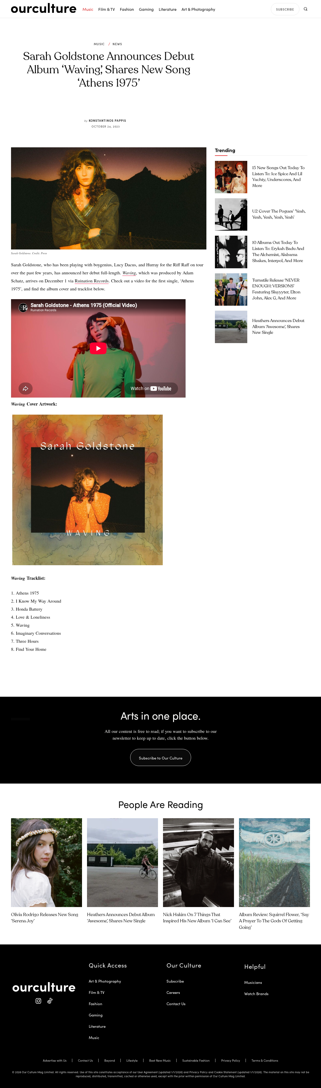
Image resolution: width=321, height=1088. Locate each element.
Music (99, 43)
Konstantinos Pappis (107, 120)
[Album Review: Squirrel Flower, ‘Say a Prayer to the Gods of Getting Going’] (274, 862)
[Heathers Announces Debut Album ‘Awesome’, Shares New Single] (231, 327)
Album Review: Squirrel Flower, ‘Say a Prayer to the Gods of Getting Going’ (274, 921)
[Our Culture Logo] (43, 8)
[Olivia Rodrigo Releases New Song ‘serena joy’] (46, 862)
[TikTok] (49, 1001)
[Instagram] (38, 1001)
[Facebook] (100, 107)
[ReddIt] (123, 107)
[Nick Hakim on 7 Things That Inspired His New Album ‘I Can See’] (198, 862)
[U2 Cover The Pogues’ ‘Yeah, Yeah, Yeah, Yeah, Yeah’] (231, 214)
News (117, 43)
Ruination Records (92, 281)
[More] (146, 107)
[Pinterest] (112, 107)
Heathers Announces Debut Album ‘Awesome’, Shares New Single (278, 327)
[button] (305, 9)
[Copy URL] (135, 107)
